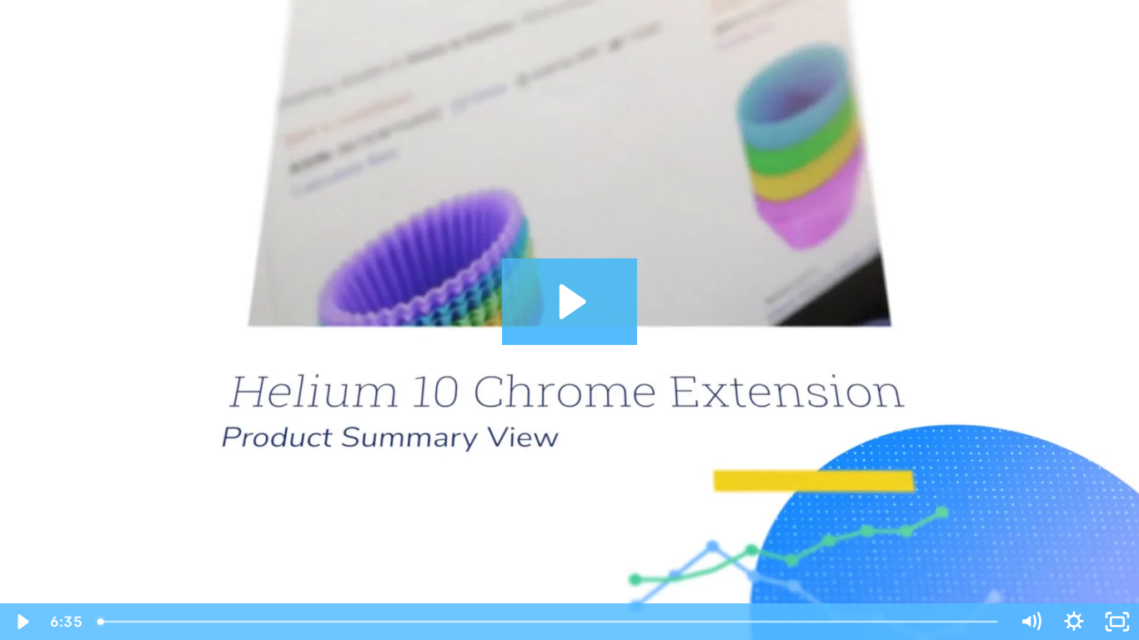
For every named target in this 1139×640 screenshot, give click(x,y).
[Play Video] (21, 621)
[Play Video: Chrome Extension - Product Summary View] (570, 301)
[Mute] (1030, 621)
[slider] (549, 621)
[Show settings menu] (1074, 621)
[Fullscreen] (1117, 621)
